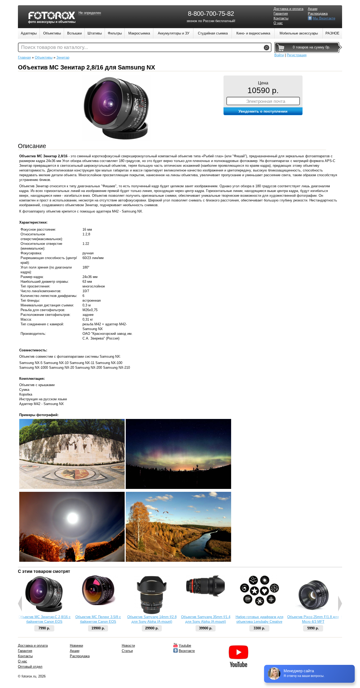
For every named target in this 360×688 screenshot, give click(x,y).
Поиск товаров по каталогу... (54, 47)
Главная (24, 57)
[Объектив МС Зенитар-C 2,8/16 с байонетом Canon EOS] (44, 612)
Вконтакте (187, 651)
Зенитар (62, 57)
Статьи (127, 651)
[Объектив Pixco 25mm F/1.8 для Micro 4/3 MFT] (313, 613)
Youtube (185, 645)
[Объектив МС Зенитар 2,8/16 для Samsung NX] (116, 140)
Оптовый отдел (30, 667)
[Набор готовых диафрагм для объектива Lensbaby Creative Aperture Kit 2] (259, 605)
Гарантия (281, 14)
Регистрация (297, 55)
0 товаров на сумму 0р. (311, 47)
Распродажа (318, 14)
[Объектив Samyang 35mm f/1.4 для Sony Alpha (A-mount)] (205, 596)
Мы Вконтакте (324, 18)
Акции (312, 9)
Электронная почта (265, 101)
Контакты (281, 18)
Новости (128, 645)
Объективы (43, 57)
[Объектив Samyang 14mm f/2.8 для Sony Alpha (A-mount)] (152, 613)
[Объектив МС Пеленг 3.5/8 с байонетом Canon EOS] (98, 604)
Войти (279, 55)
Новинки (76, 645)
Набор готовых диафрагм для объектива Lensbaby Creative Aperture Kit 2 (259, 621)
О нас (278, 23)
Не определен (90, 13)
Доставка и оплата (288, 9)
